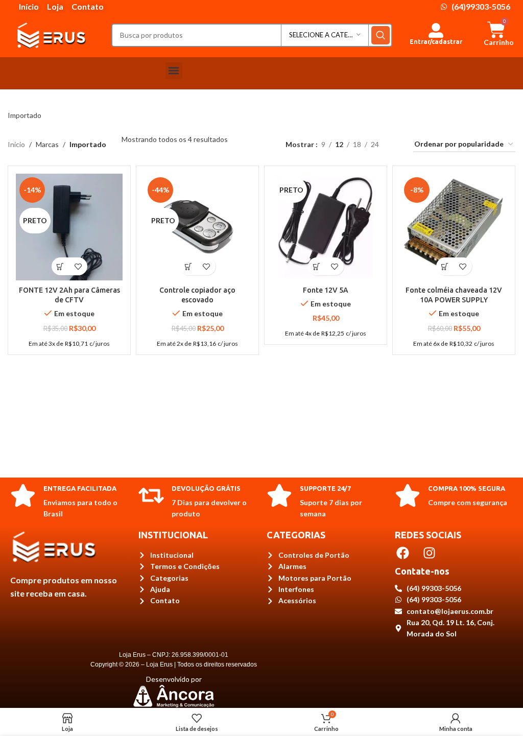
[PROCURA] (380, 35)
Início (16, 144)
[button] (173, 70)
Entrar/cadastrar (436, 41)
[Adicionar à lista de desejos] (78, 266)
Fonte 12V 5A (325, 290)
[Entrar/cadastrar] (436, 30)
